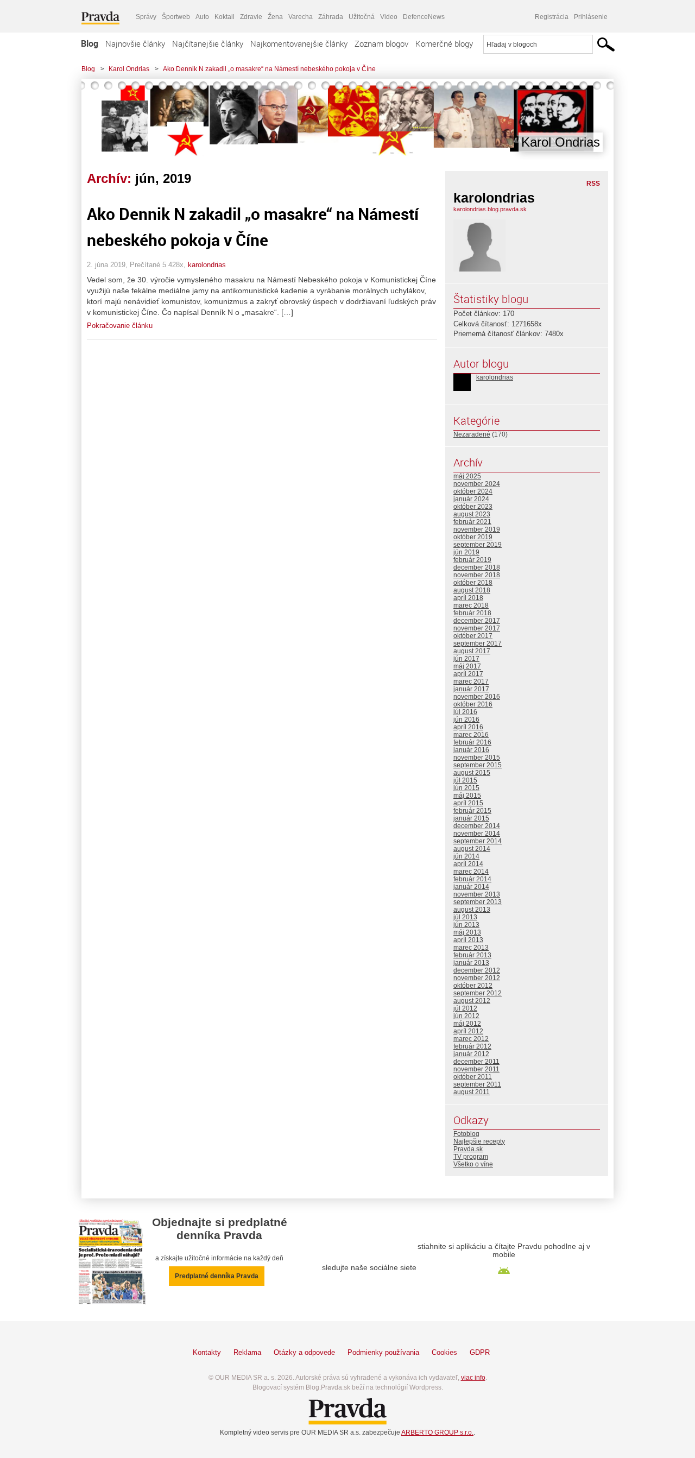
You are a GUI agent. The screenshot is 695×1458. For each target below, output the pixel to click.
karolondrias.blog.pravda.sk (490, 209)
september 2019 (477, 544)
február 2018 (472, 613)
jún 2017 (466, 658)
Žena (275, 17)
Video (388, 17)
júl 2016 (465, 712)
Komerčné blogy (444, 43)
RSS (593, 183)
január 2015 (471, 818)
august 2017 (471, 651)
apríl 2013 (468, 940)
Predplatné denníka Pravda (216, 1276)
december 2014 (476, 826)
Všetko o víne (473, 1164)
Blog (89, 43)
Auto (202, 17)
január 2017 (471, 689)
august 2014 (471, 849)
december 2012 (476, 970)
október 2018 (472, 582)
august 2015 (471, 773)
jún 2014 (466, 856)
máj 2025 (467, 476)
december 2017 (476, 620)
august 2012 (471, 1001)
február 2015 (472, 811)
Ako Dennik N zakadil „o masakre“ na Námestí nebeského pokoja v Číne (269, 69)
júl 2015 (465, 780)
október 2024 (472, 491)
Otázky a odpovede (304, 1352)
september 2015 (477, 765)
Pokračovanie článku (120, 325)
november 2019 (476, 529)
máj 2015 (467, 795)
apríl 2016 (468, 727)
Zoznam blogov (381, 43)
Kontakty (207, 1352)
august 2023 (471, 514)
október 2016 (472, 704)
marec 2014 (471, 871)
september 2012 (477, 993)
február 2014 (472, 879)
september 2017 (477, 643)
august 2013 (471, 909)
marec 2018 (471, 605)
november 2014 (476, 833)
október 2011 (472, 1077)
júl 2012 (465, 1008)
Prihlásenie (591, 17)
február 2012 (472, 1046)
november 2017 (476, 628)
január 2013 (471, 963)
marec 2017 (471, 681)
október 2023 (472, 506)
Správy (146, 17)
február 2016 (472, 742)
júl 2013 (465, 917)
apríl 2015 (468, 803)
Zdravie (251, 17)
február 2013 (472, 955)
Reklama (247, 1352)
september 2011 (477, 1084)
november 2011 (476, 1069)
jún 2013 (466, 925)
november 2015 (476, 757)
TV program (470, 1156)
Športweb (176, 17)
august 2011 (471, 1092)
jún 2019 (466, 552)
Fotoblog (466, 1134)
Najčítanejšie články (207, 43)
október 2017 (472, 636)
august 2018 (471, 590)
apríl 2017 (468, 674)
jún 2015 (466, 788)
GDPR (480, 1352)
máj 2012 (467, 1023)
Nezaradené (471, 434)
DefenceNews (424, 17)
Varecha (300, 17)
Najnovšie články (135, 43)
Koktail (224, 17)
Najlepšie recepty (479, 1141)
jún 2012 (466, 1016)
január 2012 (471, 1054)
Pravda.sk (468, 1149)
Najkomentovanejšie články (299, 43)
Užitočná (362, 17)
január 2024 (471, 499)
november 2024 (476, 484)
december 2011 (476, 1061)
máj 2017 (467, 666)
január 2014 (471, 887)
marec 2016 (471, 735)
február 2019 (472, 560)
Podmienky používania (383, 1352)
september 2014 (477, 841)
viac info (473, 1377)
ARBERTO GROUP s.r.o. (437, 1432)
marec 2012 (471, 1039)
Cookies (444, 1352)
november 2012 (476, 978)
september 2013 (477, 902)
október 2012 (472, 985)
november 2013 (476, 894)
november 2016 (476, 696)
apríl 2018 (468, 598)
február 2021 (472, 522)
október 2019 (472, 537)
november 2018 (476, 575)
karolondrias (207, 265)
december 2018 (476, 567)
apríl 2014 (468, 864)
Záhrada (330, 17)
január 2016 (471, 750)
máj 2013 (467, 932)
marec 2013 (471, 947)
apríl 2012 (468, 1031)
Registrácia (551, 17)
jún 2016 (466, 719)
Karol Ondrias (129, 69)
